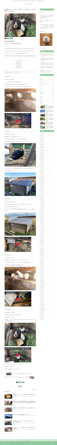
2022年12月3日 (18, 63)
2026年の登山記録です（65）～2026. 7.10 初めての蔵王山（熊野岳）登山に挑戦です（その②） (47, 59)
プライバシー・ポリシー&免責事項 (49, 443)
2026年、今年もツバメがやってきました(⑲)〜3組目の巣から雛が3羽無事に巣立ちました (47, 67)
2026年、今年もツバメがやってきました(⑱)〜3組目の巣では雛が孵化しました (47, 71)
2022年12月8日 (18, 66)
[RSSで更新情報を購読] (21, 386)
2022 (9, 41)
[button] (12, 38)
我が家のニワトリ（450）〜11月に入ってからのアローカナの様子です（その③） (22, 55)
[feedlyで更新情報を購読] (19, 386)
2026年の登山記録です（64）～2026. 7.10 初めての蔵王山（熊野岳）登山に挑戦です (47, 64)
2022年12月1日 (18, 62)
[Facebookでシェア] (7, 38)
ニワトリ (7, 41)
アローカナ (12, 41)
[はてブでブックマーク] (8, 38)
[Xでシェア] (5, 38)
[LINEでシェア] (10, 38)
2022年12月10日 (18, 67)
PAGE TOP (29, 440)
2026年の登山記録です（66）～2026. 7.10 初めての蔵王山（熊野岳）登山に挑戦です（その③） (47, 55)
